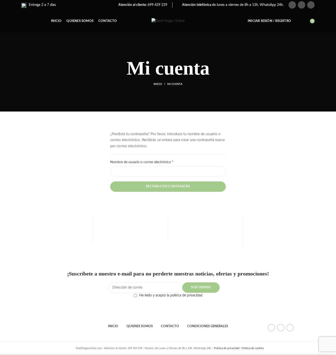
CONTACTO (170, 326)
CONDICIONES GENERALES (207, 326)
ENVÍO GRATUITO (55, 240)
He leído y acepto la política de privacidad (170, 295)
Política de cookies (253, 348)
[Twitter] (301, 5)
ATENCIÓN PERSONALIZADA (280, 240)
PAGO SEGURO (130, 240)
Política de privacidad (226, 348)
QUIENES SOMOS (139, 326)
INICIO (113, 326)
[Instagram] (311, 5)
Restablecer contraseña (168, 186)
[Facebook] (292, 5)
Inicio (157, 84)
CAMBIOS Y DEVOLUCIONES (205, 241)
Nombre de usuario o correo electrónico (150, 162)
